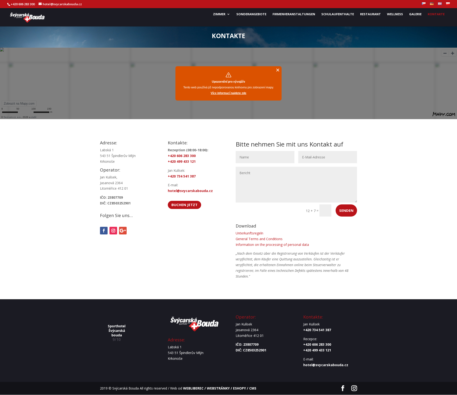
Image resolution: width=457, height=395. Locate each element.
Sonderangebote (251, 14)
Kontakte (436, 14)
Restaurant (370, 14)
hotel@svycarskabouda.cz (190, 190)
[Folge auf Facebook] (104, 230)
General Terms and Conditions (259, 239)
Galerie (415, 14)
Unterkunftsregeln (249, 233)
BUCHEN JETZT (184, 204)
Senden (346, 210)
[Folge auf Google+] (123, 230)
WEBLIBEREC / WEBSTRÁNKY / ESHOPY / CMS (219, 388)
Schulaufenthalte (337, 14)
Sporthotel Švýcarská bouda (116, 330)
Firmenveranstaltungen (294, 14)
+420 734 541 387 (317, 330)
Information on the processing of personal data (272, 244)
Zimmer (219, 14)
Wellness (395, 14)
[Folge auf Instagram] (113, 230)
